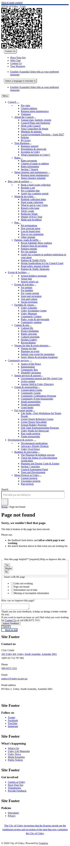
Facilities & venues (24, 304)
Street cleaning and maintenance (30, 172)
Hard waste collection (32, 202)
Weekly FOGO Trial (31, 216)
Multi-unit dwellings (31, 219)
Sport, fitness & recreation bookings (39, 357)
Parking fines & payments (34, 245)
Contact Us (10, 620)
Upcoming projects (30, 481)
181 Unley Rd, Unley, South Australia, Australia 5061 (29, 654)
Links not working (23, 583)
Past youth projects (30, 433)
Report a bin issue (30, 208)
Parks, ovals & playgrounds (35, 319)
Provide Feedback (17, 790)
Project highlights (30, 331)
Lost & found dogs (30, 231)
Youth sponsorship (30, 404)
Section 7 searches (30, 466)
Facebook (13, 720)
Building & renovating (25, 452)
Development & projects (20, 439)
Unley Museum (29, 313)
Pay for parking (29, 251)
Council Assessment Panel (34, 469)
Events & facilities (17, 272)
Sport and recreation (31, 296)
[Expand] (18, 102)
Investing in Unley (30, 152)
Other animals (28, 237)
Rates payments (29, 160)
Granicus (43, 843)
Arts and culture (29, 299)
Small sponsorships (31, 401)
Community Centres (31, 316)
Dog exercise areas (30, 228)
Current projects (29, 478)
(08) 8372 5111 (9, 668)
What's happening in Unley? (35, 154)
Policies (25, 137)
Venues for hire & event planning (31, 345)
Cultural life (27, 328)
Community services (18, 360)
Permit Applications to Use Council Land (42, 263)
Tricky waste (27, 211)
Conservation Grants (31, 390)
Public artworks (29, 333)
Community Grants (31, 393)
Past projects (27, 484)
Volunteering (14, 787)
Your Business (21, 143)
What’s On (13, 748)
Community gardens (31, 322)
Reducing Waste (29, 213)
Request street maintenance (35, 175)
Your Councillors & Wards (34, 128)
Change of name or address (35, 163)
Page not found (21, 586)
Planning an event (30, 351)
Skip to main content (11, 2)
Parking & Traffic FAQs (33, 260)
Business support (29, 146)
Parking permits (29, 248)
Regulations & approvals (33, 149)
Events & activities (24, 284)
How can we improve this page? (18, 600)
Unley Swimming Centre (34, 310)
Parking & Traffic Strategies (35, 269)
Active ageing (28, 381)
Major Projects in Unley (26, 475)
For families (27, 290)
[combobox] (20, 81)
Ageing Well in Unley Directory (37, 384)
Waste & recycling (23, 196)
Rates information (30, 166)
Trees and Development (33, 472)
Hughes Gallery (29, 339)
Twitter (11, 717)
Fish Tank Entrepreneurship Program (40, 427)
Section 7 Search (29, 169)
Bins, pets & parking (18, 181)
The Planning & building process (38, 454)
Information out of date (25, 590)
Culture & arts (21, 325)
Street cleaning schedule (33, 178)
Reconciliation (28, 342)
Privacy (12, 815)
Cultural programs (30, 336)
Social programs (29, 302)
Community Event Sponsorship (37, 398)
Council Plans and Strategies (35, 122)
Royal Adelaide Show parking (36, 243)
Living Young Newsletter (34, 422)
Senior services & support (27, 375)
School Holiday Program (33, 424)
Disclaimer (13, 812)
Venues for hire (28, 348)
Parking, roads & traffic (26, 240)
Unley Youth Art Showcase (35, 430)
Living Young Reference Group (37, 419)
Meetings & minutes (31, 131)
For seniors (26, 287)
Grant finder (27, 407)
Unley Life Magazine (19, 751)
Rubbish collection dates (33, 199)
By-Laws (25, 140)
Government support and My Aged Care (41, 378)
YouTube (12, 723)
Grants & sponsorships (26, 387)
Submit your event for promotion (38, 354)
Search (4, 489)
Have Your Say (15, 785)
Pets (16, 222)
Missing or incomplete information (31, 593)
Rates (17, 157)
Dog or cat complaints (32, 234)
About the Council (23, 117)
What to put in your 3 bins (34, 205)
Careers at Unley (16, 782)
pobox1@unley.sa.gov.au (14, 678)
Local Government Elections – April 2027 (42, 134)
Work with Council (31, 125)
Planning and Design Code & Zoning (40, 463)
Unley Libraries (29, 307)
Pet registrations (29, 225)
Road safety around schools (35, 266)
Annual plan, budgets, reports (36, 120)
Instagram (13, 726)
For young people (30, 293)
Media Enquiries (16, 757)
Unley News (14, 754)
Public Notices (15, 760)
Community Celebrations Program (38, 395)
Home (4, 506)
